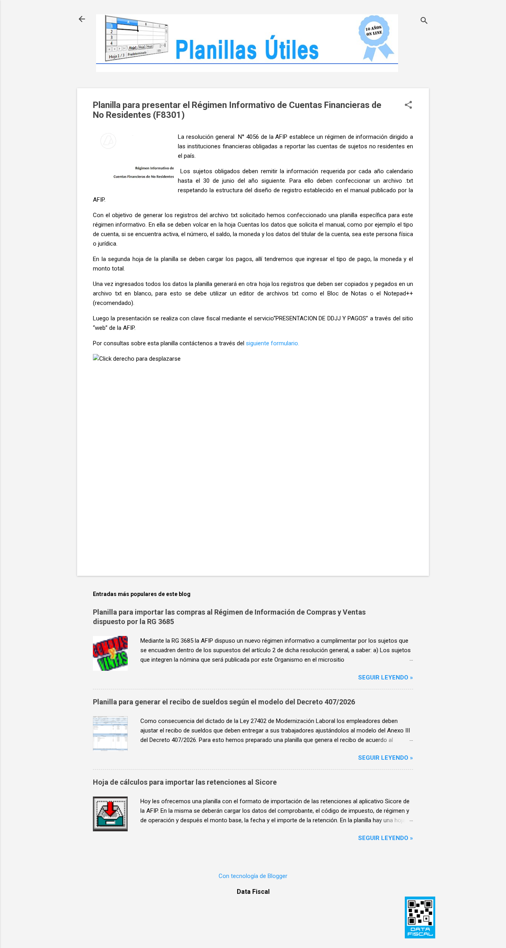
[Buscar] (424, 21)
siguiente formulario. (272, 343)
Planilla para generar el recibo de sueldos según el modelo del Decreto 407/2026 (224, 702)
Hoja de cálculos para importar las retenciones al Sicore (185, 782)
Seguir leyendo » (385, 677)
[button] (408, 105)
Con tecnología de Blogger (253, 876)
